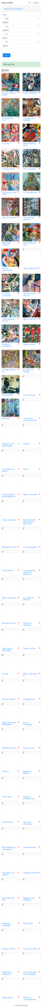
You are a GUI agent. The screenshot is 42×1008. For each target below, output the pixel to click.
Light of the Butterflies (7, 649)
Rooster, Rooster (9, 623)
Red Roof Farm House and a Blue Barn (29, 522)
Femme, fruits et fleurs (9, 94)
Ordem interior (29, 847)
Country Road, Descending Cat (9, 495)
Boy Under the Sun (8, 899)
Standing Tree (29, 699)
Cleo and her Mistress (28, 218)
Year (4, 15)
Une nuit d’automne (28, 823)
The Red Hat (7, 395)
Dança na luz (29, 748)
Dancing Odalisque (6, 924)
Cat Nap (5, 143)
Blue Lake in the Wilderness (9, 723)
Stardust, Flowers (30, 873)
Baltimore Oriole (9, 547)
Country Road (29, 395)
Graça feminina (9, 520)
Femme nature (8, 169)
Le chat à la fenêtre (28, 371)
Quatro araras (29, 344)
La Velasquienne (30, 192)
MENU (36, 3)
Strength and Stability (29, 119)
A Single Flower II (9, 371)
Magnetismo (7, 997)
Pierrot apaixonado (7, 269)
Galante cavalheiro (6, 345)
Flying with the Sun (29, 244)
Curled (5, 674)
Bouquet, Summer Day (29, 798)
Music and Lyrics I (9, 599)
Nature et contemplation (29, 998)
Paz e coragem (29, 169)
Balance (26, 444)
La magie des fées (7, 119)
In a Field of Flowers (28, 599)
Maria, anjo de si (30, 319)
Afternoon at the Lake (9, 193)
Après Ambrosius (30, 268)
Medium (6, 22)
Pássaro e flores (8, 949)
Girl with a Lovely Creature (30, 419)
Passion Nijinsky (30, 93)
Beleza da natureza (27, 624)
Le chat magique (30, 547)
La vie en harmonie (6, 295)
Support (6, 30)
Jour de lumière (9, 699)
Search (5, 46)
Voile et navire (29, 648)
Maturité (6, 418)
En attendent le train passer (9, 848)
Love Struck (7, 822)
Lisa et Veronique (27, 723)
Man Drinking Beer (29, 144)
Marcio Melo (7, 3)
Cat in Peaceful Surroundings (29, 973)
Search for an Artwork (13, 9)
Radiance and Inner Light (8, 445)
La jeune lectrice (30, 949)
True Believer (8, 570)
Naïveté (5, 771)
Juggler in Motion (27, 772)
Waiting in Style (9, 748)
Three (26, 469)
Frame (5, 38)
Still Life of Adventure (7, 973)
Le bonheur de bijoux (8, 470)
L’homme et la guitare (8, 874)
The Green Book (9, 218)
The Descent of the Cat (29, 295)
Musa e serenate (30, 494)
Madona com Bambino (28, 899)
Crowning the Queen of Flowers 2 (29, 572)
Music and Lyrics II (30, 675)
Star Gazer (6, 797)
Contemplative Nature (8, 320)
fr (29, 3)
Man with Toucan (6, 244)
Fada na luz (28, 923)
